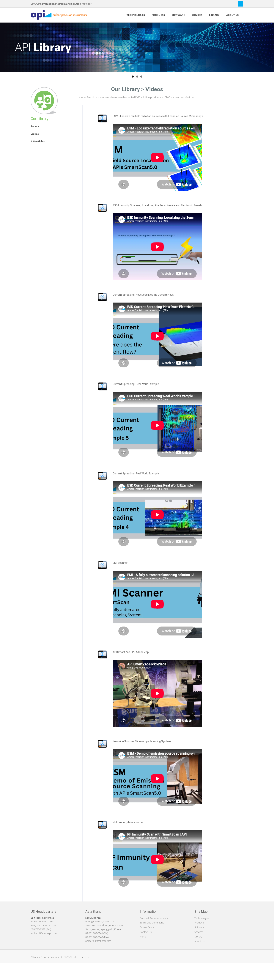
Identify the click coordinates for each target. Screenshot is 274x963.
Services (198, 932)
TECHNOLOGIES (136, 15)
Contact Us (146, 932)
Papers (35, 126)
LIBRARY (214, 15)
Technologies (201, 918)
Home (143, 936)
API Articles (38, 141)
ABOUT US (232, 15)
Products (199, 922)
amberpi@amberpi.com (43, 933)
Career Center (147, 927)
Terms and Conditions (152, 922)
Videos (35, 134)
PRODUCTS (158, 15)
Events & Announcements (154, 918)
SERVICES (197, 15)
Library (198, 936)
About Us (199, 941)
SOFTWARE (178, 15)
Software (199, 927)
